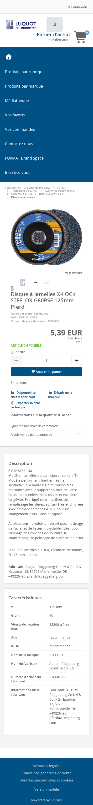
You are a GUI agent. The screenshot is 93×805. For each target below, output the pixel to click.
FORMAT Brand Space (24, 158)
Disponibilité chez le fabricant (23, 394)
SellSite (56, 800)
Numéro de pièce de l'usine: (28, 321)
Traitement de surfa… (24, 190)
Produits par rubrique (25, 71)
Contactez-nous (19, 143)
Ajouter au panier (48, 372)
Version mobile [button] (46, 789)
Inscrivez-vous (17, 172)
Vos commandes (20, 129)
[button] (54, 24)
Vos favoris (15, 115)
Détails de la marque (60, 394)
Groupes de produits (37, 187)
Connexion (79, 7)
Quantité (18, 352)
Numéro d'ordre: (21, 313)
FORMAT (62, 187)
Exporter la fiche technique (26, 405)
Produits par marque (24, 86)
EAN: (14, 317)
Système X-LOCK (21, 194)
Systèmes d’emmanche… (60, 190)
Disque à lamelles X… (52, 194)
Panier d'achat (53, 34)
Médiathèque (17, 100)
